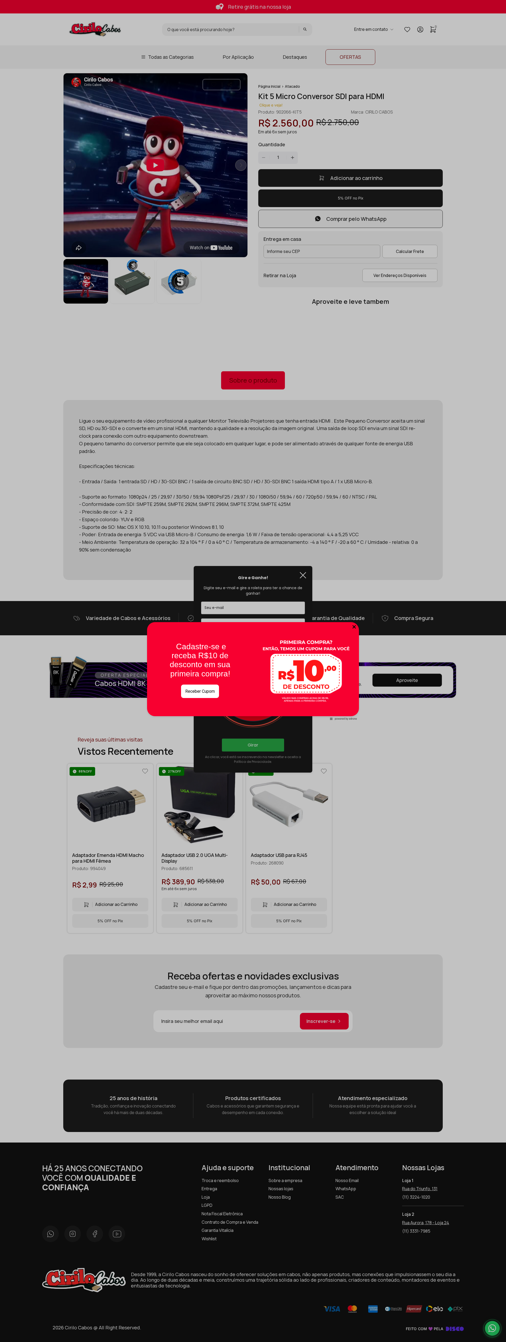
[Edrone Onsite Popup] (253, 671)
